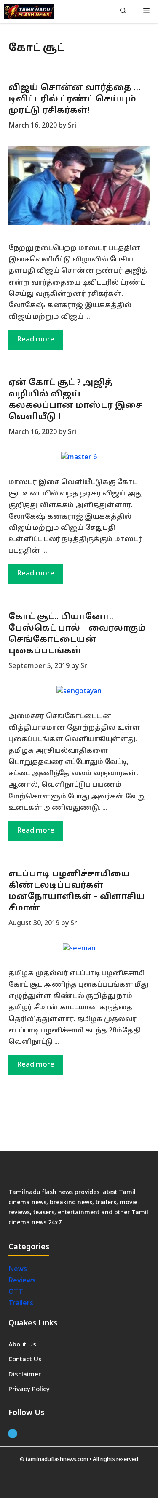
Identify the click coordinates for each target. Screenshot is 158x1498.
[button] (123, 11)
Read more (35, 339)
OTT (15, 1292)
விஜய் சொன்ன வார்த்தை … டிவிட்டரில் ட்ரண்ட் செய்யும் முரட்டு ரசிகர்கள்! (74, 99)
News (18, 1269)
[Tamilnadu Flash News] (29, 11)
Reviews (21, 1281)
